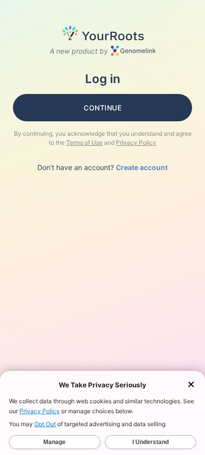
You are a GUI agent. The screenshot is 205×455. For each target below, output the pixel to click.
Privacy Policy (136, 142)
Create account (142, 167)
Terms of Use (84, 142)
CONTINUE (102, 107)
